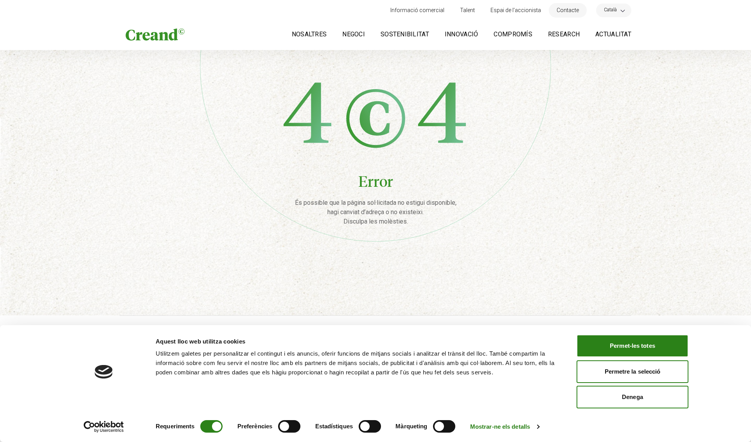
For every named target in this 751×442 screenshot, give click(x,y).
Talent (467, 10)
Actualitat (613, 34)
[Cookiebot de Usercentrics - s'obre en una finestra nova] (104, 427)
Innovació (461, 34)
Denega (632, 397)
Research (564, 34)
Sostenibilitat (405, 34)
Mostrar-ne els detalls (500, 426)
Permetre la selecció (633, 371)
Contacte (568, 10)
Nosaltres (309, 34)
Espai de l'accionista (515, 10)
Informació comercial (417, 10)
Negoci (353, 34)
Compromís (513, 34)
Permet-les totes (632, 345)
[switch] (289, 426)
